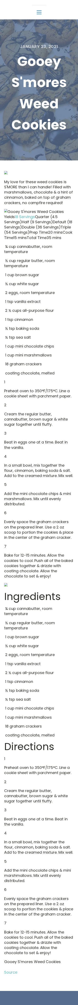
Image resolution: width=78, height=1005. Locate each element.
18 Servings (25, 216)
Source (10, 972)
